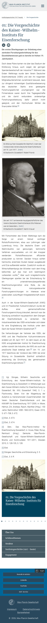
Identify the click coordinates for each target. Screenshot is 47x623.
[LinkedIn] (3, 45)
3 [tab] (9, 521)
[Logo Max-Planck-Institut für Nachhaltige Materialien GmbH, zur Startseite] (19, 5)
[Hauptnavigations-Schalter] (42, 5)
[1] (32, 70)
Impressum (12, 609)
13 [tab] (45, 521)
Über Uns (9, 532)
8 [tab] (27, 521)
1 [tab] (2, 521)
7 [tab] (23, 521)
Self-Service (23, 592)
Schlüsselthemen (13, 538)
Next (43, 491)
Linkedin (23, 580)
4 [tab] (12, 521)
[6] (31, 349)
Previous (4, 491)
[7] (24, 362)
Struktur (9, 544)
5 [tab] (16, 521)
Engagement (11, 555)
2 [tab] (5, 521)
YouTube (23, 586)
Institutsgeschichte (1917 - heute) (20, 549)
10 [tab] (34, 521)
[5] (35, 328)
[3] (3, 422)
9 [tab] (31, 521)
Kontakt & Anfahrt (23, 574)
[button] (43, 138)
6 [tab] (20, 521)
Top (42, 571)
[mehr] (20, 150)
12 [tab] (41, 521)
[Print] (8, 45)
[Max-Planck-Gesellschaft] (13, 602)
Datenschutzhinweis (31, 609)
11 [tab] (38, 521)
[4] (2, 297)
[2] (18, 106)
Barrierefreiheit (23, 612)
